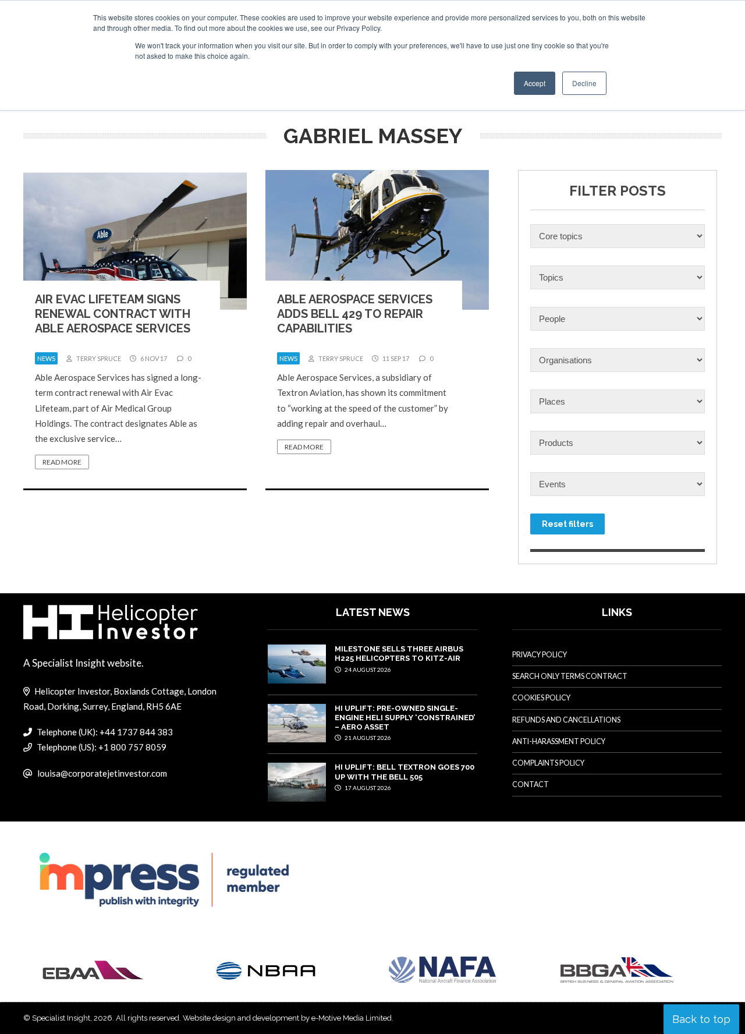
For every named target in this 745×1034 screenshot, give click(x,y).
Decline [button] (584, 83)
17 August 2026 (367, 787)
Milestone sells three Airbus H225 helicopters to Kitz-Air (399, 654)
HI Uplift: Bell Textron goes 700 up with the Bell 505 (404, 772)
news (46, 358)
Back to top (701, 1019)
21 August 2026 (367, 737)
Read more (61, 462)
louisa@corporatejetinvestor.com (102, 773)
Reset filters (567, 524)
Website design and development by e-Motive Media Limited (287, 1018)
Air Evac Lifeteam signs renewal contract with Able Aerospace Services (112, 313)
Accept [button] (534, 83)
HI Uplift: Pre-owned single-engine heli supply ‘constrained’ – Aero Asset (405, 718)
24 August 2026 (367, 669)
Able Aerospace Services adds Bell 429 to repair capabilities (354, 313)
